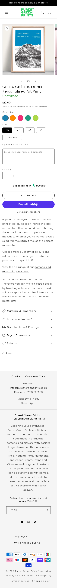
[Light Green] (35, 118)
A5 (7, 130)
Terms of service (19, 580)
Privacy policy (43, 575)
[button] (6, 12)
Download (12, 137)
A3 (29, 130)
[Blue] (5, 118)
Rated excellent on (21, 186)
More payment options (28, 212)
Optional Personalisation (15, 144)
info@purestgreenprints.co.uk (28, 387)
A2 (41, 130)
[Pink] (20, 118)
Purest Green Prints (26, 571)
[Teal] (28, 118)
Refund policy (25, 575)
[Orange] (13, 118)
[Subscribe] (47, 510)
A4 (18, 130)
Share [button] (9, 353)
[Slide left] (21, 81)
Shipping (21, 107)
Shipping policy (41, 580)
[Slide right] (35, 81)
